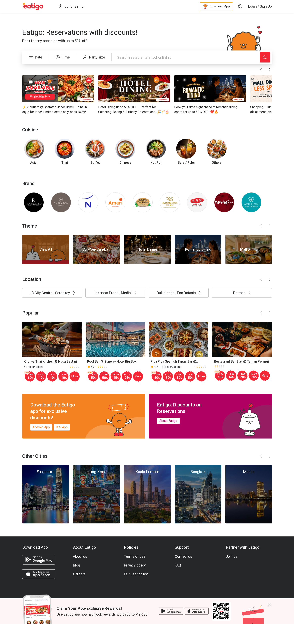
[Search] (265, 57)
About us (80, 556)
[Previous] (261, 70)
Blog (76, 565)
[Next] (270, 70)
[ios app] (38, 574)
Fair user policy (136, 574)
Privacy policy (135, 565)
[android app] (38, 560)
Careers (79, 574)
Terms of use (134, 556)
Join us (231, 556)
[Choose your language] (240, 6)
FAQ (178, 565)
